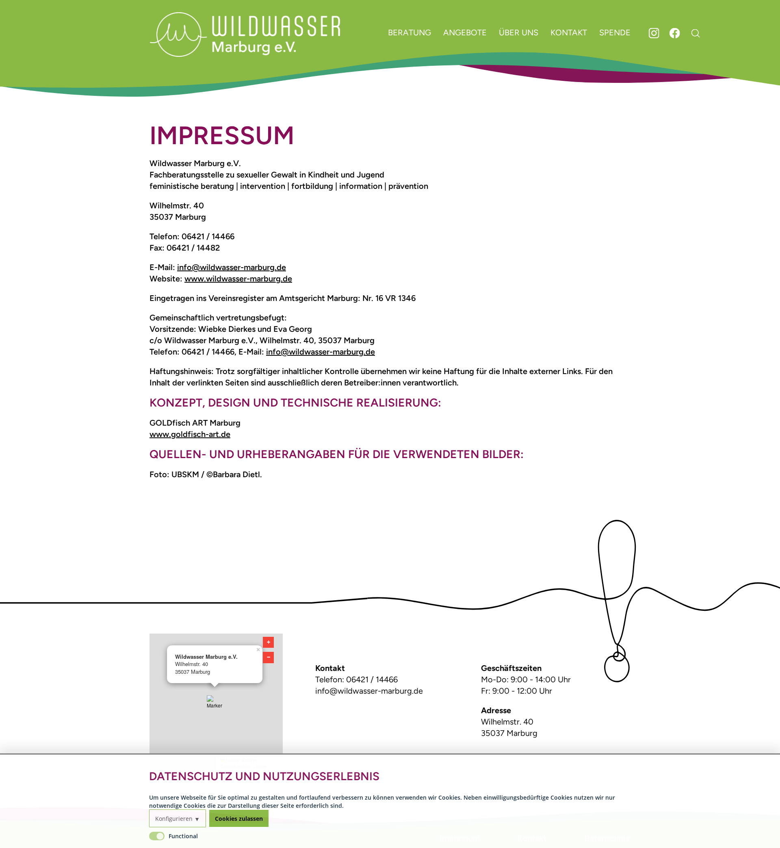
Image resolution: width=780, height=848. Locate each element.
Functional (183, 836)
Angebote (465, 32)
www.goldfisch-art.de (190, 434)
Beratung (409, 32)
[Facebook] (675, 36)
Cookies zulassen (239, 818)
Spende (614, 32)
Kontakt (568, 32)
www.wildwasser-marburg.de (238, 278)
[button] (216, 704)
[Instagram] (655, 36)
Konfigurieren (174, 818)
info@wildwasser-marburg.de (231, 267)
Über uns (518, 32)
